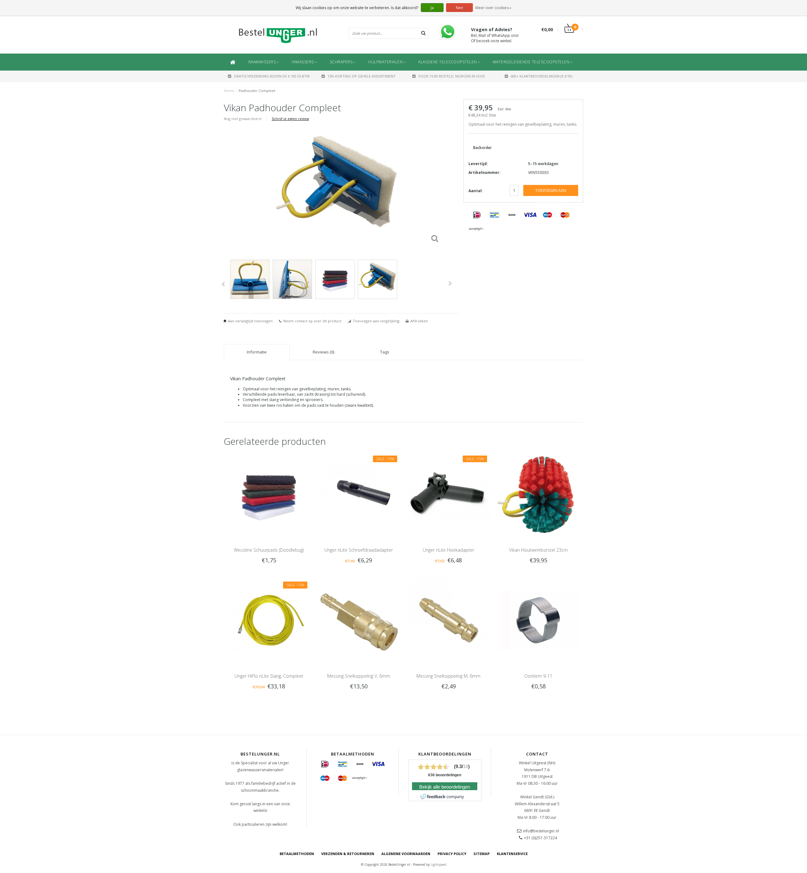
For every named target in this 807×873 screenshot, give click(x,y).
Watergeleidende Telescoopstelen (531, 62)
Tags (384, 352)
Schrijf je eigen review (290, 118)
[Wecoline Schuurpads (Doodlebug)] (269, 493)
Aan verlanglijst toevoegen (250, 321)
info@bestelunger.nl (541, 831)
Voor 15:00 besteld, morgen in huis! (451, 76)
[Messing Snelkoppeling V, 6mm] (358, 620)
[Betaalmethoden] (477, 215)
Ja (432, 7)
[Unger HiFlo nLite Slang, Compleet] (269, 620)
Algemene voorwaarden (405, 853)
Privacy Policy (452, 853)
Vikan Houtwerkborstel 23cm (538, 550)
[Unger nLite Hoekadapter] (448, 493)
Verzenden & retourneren (347, 853)
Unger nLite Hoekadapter (448, 550)
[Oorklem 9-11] (538, 620)
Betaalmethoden (297, 853)
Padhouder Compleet (257, 90)
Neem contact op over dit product (312, 321)
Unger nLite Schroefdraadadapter (358, 550)
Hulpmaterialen (385, 62)
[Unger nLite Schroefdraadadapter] (358, 493)
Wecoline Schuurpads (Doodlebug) (269, 550)
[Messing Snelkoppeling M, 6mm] (448, 620)
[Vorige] (223, 284)
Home (229, 90)
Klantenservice (512, 853)
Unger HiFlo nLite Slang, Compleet (269, 676)
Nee (459, 7)
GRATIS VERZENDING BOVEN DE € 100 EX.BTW (272, 76)
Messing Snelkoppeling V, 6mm (358, 676)
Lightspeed (438, 864)
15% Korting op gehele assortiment (362, 76)
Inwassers (303, 62)
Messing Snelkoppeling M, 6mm (448, 676)
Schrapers (341, 62)
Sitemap (481, 853)
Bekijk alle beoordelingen (444, 787)
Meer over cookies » (493, 7)
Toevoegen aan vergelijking (376, 321)
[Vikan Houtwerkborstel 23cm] (538, 493)
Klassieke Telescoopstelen (447, 62)
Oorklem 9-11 (538, 676)
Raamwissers (262, 62)
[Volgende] (450, 283)
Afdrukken (419, 321)
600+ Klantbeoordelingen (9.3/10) (541, 76)
